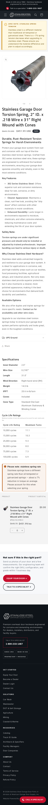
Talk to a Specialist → (19, 587)
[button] (5, 15)
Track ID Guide (10, 737)
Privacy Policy (9, 775)
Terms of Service (10, 771)
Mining (6, 717)
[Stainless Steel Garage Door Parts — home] (18, 616)
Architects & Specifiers (13, 742)
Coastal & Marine (10, 721)
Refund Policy (9, 780)
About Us (7, 762)
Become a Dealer (10, 679)
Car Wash (7, 699)
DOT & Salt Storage (12, 708)
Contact (6, 766)
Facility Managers (11, 746)
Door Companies (10, 751)
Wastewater (8, 704)
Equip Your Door (10, 675)
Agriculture (8, 713)
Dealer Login (9, 684)
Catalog (6, 733)
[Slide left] (18, 104)
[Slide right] (30, 104)
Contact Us (8, 688)
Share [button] (7, 346)
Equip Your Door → (17, 578)
